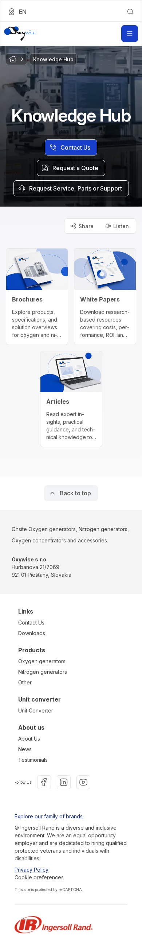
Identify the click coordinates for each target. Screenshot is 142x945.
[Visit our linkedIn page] (64, 782)
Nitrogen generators (42, 672)
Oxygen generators (42, 661)
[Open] (129, 33)
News (25, 749)
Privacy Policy (31, 870)
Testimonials (33, 760)
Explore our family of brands (49, 816)
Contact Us (31, 622)
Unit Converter (35, 710)
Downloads (31, 633)
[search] (130, 11)
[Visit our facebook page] (44, 782)
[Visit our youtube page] (83, 782)
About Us (29, 738)
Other (25, 682)
